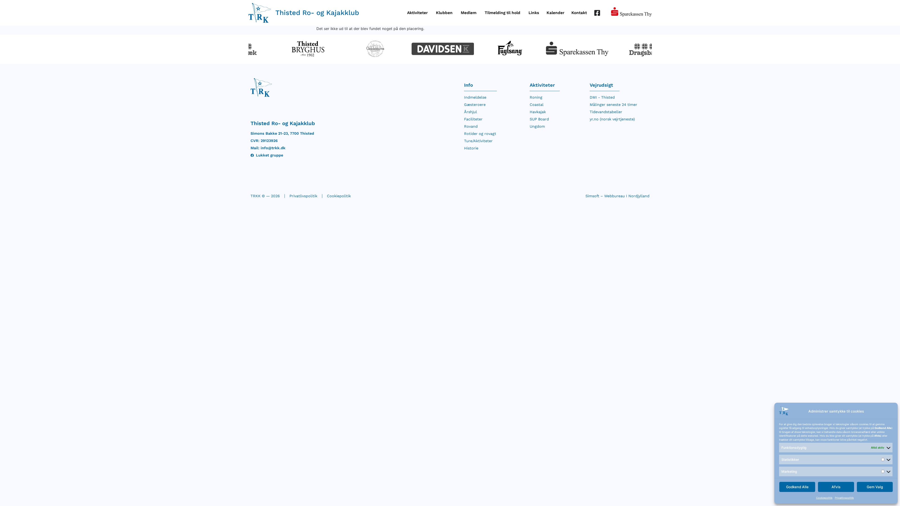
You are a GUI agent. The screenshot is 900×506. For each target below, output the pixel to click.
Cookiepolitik (824, 497)
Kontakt (579, 12)
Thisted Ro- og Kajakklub (317, 13)
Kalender (555, 12)
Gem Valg (875, 487)
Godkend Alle (797, 487)
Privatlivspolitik (844, 497)
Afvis (836, 487)
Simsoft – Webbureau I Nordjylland (617, 196)
